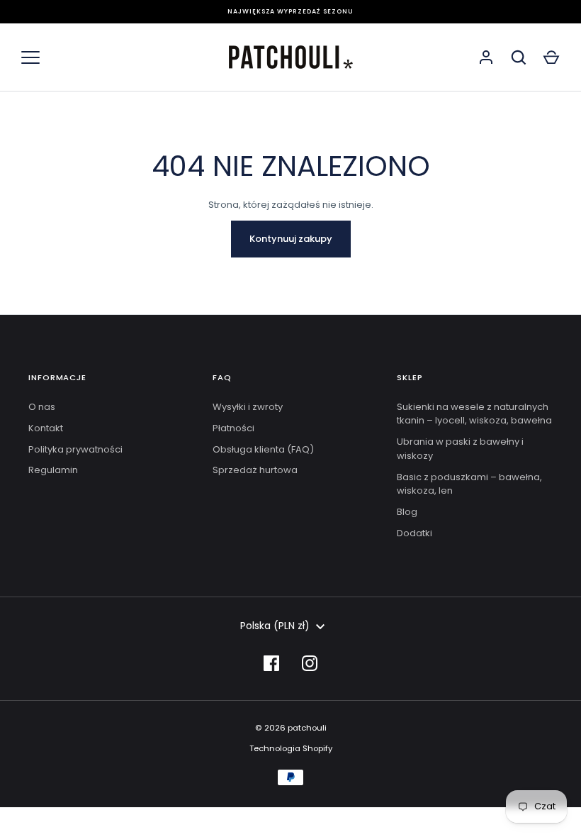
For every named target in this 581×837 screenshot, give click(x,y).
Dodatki (414, 533)
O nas (41, 407)
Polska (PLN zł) (275, 626)
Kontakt (45, 428)
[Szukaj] (518, 57)
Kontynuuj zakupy (290, 238)
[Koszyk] (551, 57)
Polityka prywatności (75, 449)
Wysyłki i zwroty (248, 407)
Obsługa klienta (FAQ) (263, 449)
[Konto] (486, 57)
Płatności (233, 428)
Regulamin (53, 470)
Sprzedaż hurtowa (255, 470)
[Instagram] (309, 663)
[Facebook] (271, 663)
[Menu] (30, 57)
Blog (407, 512)
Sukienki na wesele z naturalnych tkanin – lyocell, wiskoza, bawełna (474, 414)
